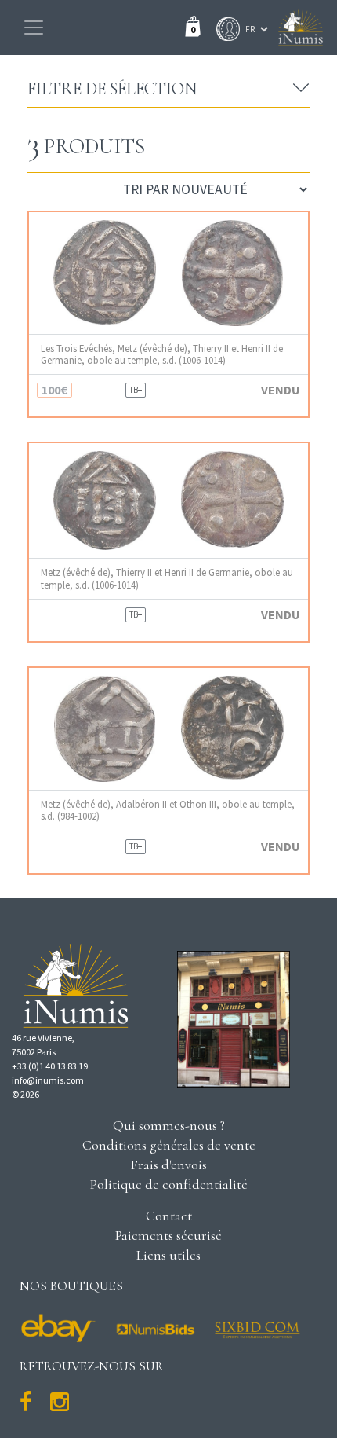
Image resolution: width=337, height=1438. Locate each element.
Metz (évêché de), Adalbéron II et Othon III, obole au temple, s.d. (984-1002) (168, 810)
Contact (169, 1215)
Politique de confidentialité (169, 1184)
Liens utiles (168, 1255)
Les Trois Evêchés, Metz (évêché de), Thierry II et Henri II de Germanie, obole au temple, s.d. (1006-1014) (162, 354)
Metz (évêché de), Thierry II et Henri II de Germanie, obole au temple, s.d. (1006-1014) (167, 578)
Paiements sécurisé (168, 1235)
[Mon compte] (224, 29)
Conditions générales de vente (168, 1145)
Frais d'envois (168, 1164)
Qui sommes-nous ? (169, 1125)
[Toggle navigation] (34, 27)
